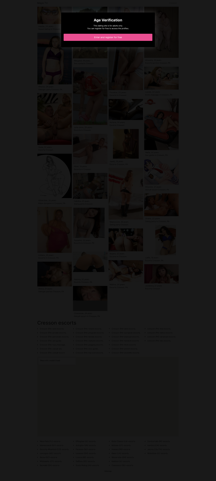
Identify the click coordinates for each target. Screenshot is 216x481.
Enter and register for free (108, 37)
